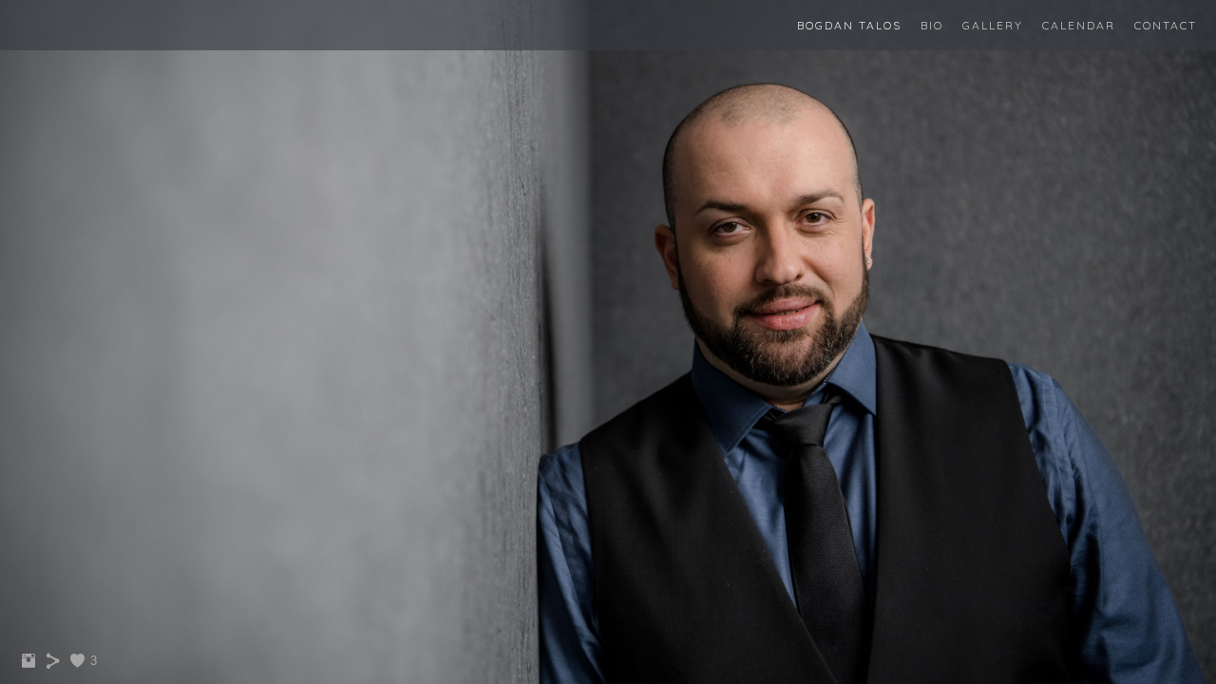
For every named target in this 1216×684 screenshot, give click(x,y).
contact (1165, 25)
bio (932, 25)
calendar (1078, 25)
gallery (992, 25)
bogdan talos (849, 25)
